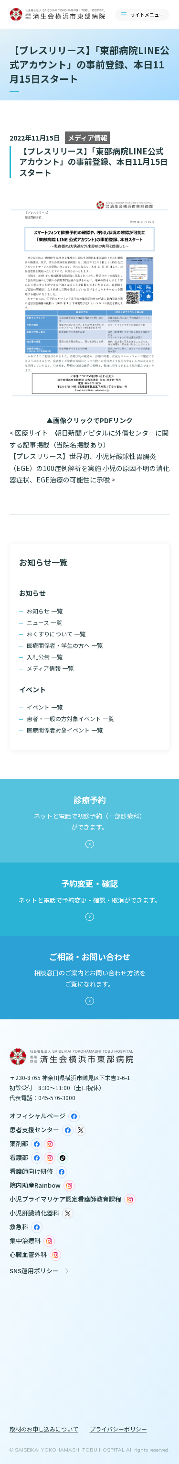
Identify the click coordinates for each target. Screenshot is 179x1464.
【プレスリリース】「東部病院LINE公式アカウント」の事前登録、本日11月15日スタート (93, 161)
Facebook (74, 1116)
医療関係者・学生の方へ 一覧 (65, 645)
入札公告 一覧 (45, 657)
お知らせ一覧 (43, 562)
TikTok (62, 1158)
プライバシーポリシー (118, 1429)
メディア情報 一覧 (50, 668)
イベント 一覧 (45, 707)
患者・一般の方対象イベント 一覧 (70, 718)
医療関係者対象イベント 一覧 (65, 730)
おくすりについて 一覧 (56, 634)
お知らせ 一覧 (45, 611)
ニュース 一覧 (44, 622)
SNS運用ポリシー (34, 1270)
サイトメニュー (147, 14)
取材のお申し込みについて (44, 1429)
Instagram (49, 1144)
